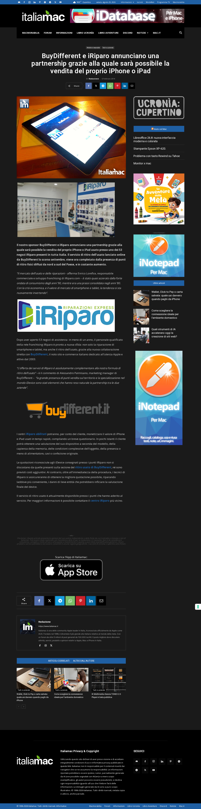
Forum (48, 32)
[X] (55, 2)
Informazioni (126, 2)
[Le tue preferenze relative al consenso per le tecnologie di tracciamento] (198, 607)
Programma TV (163, 2)
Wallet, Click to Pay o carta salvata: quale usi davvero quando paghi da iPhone (33, 697)
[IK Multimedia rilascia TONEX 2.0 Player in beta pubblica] (109, 679)
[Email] (132, 86)
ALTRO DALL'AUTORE (84, 661)
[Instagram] (29, 2)
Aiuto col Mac (160, 129)
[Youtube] (60, 2)
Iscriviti (140, 2)
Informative (61, 806)
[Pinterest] (39, 2)
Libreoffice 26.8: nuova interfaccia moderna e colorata (154, 139)
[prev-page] (19, 707)
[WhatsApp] (110, 86)
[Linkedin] (34, 2)
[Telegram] (50, 2)
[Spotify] (45, 2)
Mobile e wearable (93, 48)
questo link (65, 766)
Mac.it (157, 32)
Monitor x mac (142, 163)
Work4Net (150, 2)
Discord (128, 32)
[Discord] (19, 2)
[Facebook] (24, 2)
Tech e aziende (108, 48)
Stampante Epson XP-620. (149, 148)
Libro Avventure (108, 32)
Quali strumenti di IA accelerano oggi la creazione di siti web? (164, 333)
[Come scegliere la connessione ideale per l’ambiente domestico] (71, 679)
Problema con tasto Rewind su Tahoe (156, 156)
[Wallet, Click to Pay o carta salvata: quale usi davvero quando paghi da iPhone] (34, 679)
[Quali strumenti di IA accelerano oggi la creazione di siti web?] (141, 335)
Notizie (141, 32)
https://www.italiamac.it (48, 626)
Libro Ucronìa (85, 32)
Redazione (94, 78)
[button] (180, 33)
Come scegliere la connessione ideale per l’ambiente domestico (165, 314)
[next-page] (24, 707)
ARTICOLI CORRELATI (58, 661)
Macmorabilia (178, 2)
